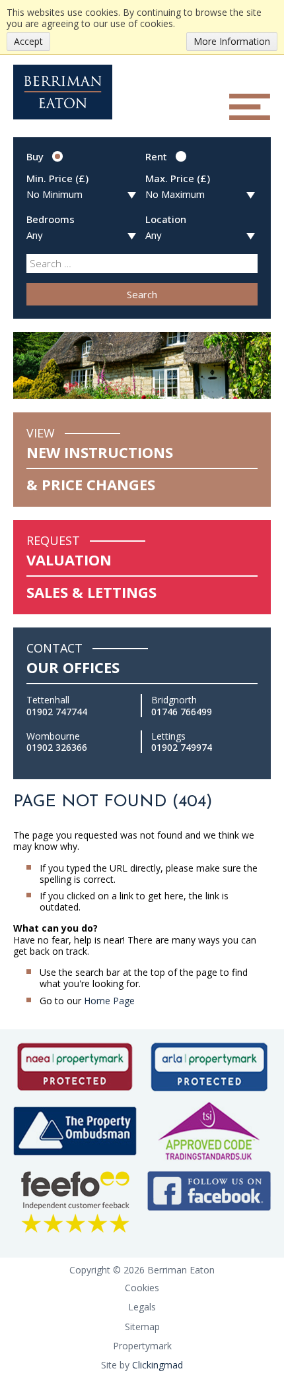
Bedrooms (50, 219)
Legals (142, 1306)
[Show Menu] (250, 107)
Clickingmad (157, 1365)
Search (142, 294)
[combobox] (142, 263)
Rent (156, 156)
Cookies (142, 1287)
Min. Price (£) (57, 178)
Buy (35, 156)
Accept (28, 41)
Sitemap (142, 1326)
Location (165, 219)
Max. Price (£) (177, 178)
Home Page (109, 1000)
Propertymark (142, 1345)
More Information (232, 41)
